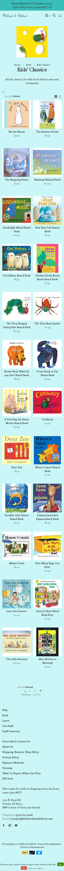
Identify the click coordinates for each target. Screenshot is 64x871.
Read (28, 64)
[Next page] (40, 690)
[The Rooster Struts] (47, 115)
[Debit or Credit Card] (32, 853)
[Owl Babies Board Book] (16, 259)
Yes (60, 864)
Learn (5, 720)
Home (17, 64)
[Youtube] (16, 825)
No (24, 868)
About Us (7, 746)
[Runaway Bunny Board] (47, 163)
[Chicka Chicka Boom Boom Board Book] (47, 259)
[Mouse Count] (16, 546)
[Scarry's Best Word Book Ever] (47, 594)
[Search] (54, 15)
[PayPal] (25, 853)
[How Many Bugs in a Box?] (47, 546)
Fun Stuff (7, 725)
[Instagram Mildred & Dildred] (10, 825)
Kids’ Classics (43, 64)
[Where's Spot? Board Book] (47, 450)
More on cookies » (36, 868)
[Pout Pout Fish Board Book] (47, 211)
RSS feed (7, 778)
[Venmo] (39, 853)
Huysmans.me (37, 847)
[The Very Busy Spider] (47, 307)
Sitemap (7, 767)
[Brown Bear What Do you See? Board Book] (16, 355)
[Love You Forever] (16, 594)
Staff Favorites (11, 731)
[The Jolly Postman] (16, 642)
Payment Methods (13, 762)
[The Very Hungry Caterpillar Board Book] (16, 307)
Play (4, 710)
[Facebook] (3, 825)
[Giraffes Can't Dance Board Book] (16, 498)
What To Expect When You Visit (21, 773)
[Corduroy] (47, 402)
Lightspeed (54, 844)
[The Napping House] (16, 163)
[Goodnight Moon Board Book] (16, 211)
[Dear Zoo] (16, 450)
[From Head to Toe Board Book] (47, 355)
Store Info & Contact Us (16, 741)
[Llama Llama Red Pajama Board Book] (47, 498)
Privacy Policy (10, 757)
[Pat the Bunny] (16, 115)
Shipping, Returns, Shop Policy (20, 752)
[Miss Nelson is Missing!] (47, 642)
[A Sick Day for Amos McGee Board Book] (16, 402)
